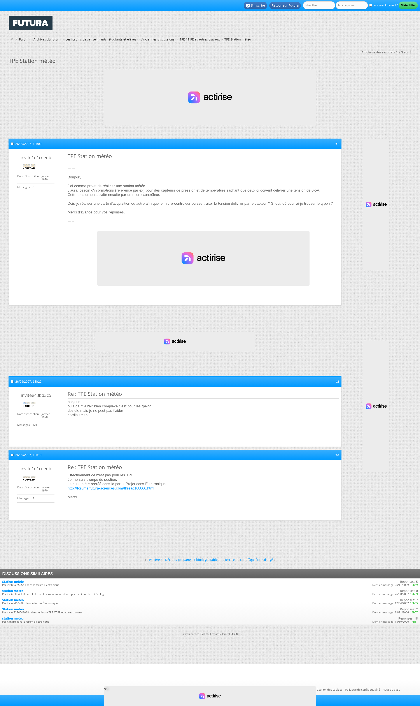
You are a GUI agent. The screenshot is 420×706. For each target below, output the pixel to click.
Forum (23, 39)
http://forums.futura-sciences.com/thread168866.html (111, 488)
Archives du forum (47, 39)
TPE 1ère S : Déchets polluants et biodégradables (183, 560)
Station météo (13, 581)
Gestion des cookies (329, 690)
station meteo (13, 591)
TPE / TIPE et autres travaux (200, 39)
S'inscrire (255, 6)
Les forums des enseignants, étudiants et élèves (101, 39)
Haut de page (391, 690)
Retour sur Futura (285, 5)
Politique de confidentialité (362, 690)
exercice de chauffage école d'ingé (248, 560)
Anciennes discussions (158, 39)
